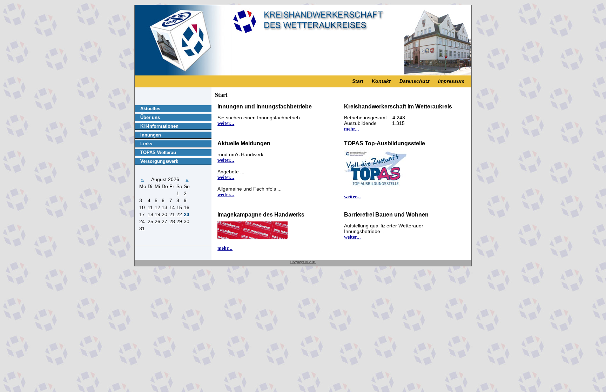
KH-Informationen (159, 126)
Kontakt (381, 81)
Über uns (150, 117)
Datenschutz (414, 81)
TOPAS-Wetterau (158, 152)
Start (357, 81)
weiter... (225, 123)
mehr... (351, 129)
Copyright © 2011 (303, 262)
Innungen (150, 135)
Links (146, 143)
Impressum (451, 81)
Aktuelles (150, 108)
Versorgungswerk (159, 161)
